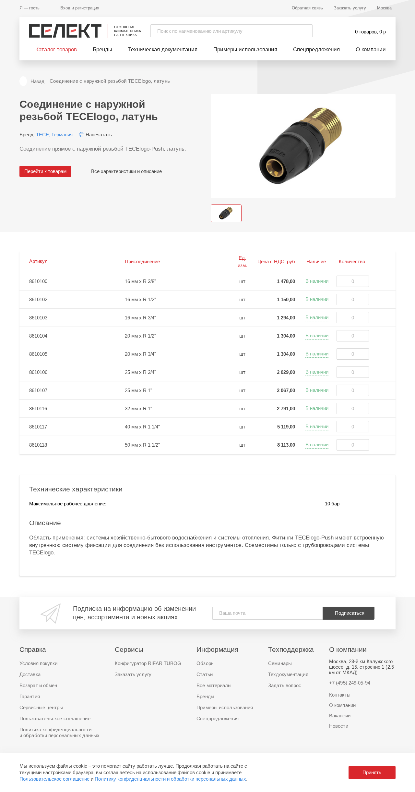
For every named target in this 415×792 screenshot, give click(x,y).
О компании (371, 49)
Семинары (280, 663)
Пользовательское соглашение (54, 779)
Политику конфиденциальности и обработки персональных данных (170, 779)
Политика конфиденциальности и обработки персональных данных (59, 732)
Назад (37, 81)
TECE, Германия (54, 134)
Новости (338, 726)
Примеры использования (245, 49)
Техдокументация (288, 674)
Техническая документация (162, 49)
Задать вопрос (284, 685)
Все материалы (213, 685)
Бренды (102, 49)
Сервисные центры (41, 707)
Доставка (30, 674)
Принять (371, 772)
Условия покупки (38, 663)
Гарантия (29, 696)
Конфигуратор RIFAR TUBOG (148, 663)
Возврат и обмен (38, 685)
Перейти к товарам (45, 171)
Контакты (339, 695)
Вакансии (339, 715)
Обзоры (205, 663)
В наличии (316, 281)
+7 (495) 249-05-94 (349, 683)
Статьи (204, 674)
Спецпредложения (316, 49)
